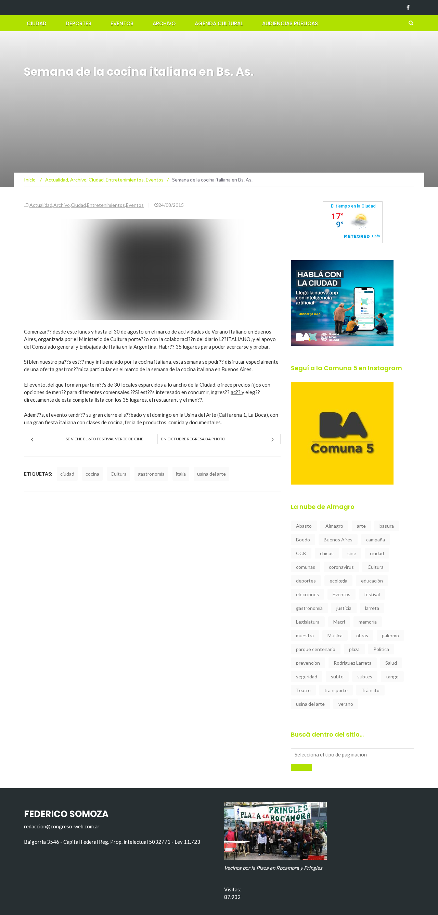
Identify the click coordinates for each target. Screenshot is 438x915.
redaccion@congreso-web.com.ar (62, 826)
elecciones (307, 594)
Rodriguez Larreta (353, 663)
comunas (305, 567)
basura (386, 526)
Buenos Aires (338, 539)
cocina (92, 474)
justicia (343, 608)
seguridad (306, 676)
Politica (381, 649)
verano (345, 704)
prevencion (308, 663)
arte (361, 526)
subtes (364, 676)
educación (372, 581)
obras (362, 635)
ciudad (67, 474)
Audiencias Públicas (290, 23)
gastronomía (151, 474)
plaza (354, 649)
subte (337, 676)
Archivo (164, 23)
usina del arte (211, 474)
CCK (301, 553)
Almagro (334, 526)
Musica (335, 635)
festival (372, 594)
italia (181, 474)
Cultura (119, 474)
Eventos (122, 23)
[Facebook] (408, 7)
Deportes (78, 23)
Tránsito (370, 690)
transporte (336, 690)
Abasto (304, 526)
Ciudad (37, 23)
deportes (306, 581)
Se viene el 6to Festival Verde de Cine (104, 438)
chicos (327, 553)
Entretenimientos (106, 205)
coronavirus (341, 567)
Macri (339, 622)
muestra (305, 635)
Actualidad (40, 205)
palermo (390, 635)
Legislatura (308, 622)
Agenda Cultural (219, 23)
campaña (375, 539)
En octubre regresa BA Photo (193, 438)
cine (351, 553)
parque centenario (315, 649)
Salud (391, 663)
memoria (368, 622)
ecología (338, 581)
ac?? (236, 392)
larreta (372, 608)
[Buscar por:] (352, 754)
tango (392, 676)
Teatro (303, 690)
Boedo (303, 539)
